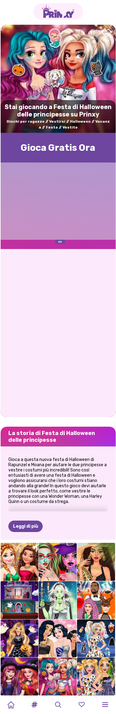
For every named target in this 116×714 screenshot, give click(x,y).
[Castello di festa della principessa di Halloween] (20, 600)
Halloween (80, 121)
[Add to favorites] (106, 36)
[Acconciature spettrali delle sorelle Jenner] (96, 600)
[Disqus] (58, 332)
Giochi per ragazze (25, 121)
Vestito (70, 127)
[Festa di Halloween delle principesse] (58, 676)
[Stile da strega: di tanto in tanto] (20, 676)
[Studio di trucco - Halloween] (58, 562)
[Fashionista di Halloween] (96, 638)
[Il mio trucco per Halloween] (96, 676)
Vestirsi (57, 121)
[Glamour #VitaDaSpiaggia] (96, 562)
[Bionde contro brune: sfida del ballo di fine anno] (58, 638)
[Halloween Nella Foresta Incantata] (20, 638)
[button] (34, 704)
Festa (52, 127)
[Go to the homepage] (58, 11)
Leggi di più (25, 526)
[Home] (11, 704)
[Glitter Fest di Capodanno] (20, 562)
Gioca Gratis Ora (58, 147)
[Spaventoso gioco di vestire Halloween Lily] (58, 600)
